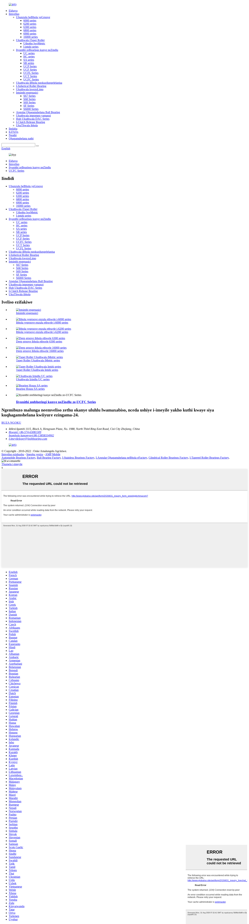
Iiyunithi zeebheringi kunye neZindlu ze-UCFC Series (56, 402)
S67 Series (29, 95)
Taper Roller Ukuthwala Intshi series (37, 369)
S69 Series (29, 102)
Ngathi (13, 135)
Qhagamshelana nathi (21, 138)
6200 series (29, 23)
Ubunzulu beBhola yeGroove (33, 17)
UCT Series (30, 76)
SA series (28, 59)
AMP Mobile (52, 454)
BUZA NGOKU (11, 422)
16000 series (30, 36)
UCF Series (30, 69)
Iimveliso (14, 13)
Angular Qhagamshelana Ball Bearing (38, 112)
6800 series (29, 30)
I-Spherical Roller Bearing (31, 86)
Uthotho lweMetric (34, 43)
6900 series (29, 33)
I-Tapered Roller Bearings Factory (209, 457)
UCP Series (30, 66)
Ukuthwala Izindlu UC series (33, 379)
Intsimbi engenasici (27, 92)
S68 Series (29, 99)
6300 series (29, 27)
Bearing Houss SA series (30, 388)
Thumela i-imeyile (11, 464)
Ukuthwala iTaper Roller (30, 40)
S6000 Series (30, 109)
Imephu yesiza (34, 454)
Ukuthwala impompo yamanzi (33, 115)
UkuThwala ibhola (27, 125)
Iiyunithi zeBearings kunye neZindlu (37, 50)
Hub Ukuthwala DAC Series (32, 118)
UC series (29, 53)
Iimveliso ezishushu (12, 454)
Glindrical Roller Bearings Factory (168, 457)
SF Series (28, 105)
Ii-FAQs (13, 131)
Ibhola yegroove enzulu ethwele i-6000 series (42, 322)
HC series (29, 56)
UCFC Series (31, 79)
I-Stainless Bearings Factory (78, 457)
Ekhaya (13, 10)
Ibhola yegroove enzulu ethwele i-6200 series (42, 332)
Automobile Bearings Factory (18, 457)
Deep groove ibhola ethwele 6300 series (39, 341)
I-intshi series (30, 46)
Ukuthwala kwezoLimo (29, 89)
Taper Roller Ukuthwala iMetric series (38, 360)
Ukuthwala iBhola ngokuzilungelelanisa (39, 82)
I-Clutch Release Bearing (30, 122)
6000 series (29, 20)
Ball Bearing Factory (49, 457)
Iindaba (13, 128)
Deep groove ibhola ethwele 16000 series (40, 350)
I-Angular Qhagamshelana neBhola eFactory (121, 457)
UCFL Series (30, 72)
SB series (28, 63)
